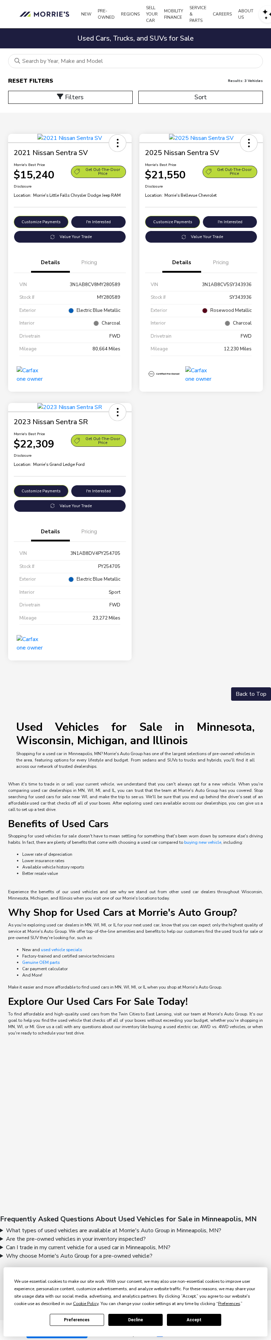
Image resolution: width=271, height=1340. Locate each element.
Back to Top (251, 694)
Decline (135, 1319)
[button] (117, 143)
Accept (194, 1319)
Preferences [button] (229, 1303)
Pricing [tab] (89, 262)
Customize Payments (41, 222)
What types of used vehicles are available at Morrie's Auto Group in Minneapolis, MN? (113, 1230)
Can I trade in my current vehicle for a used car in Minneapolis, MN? (88, 1247)
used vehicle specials (61, 950)
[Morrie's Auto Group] (45, 14)
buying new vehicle (202, 842)
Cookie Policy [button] (85, 1303)
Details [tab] (50, 262)
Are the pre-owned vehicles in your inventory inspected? (76, 1239)
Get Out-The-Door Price (102, 171)
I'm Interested (98, 222)
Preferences (77, 1319)
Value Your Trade (76, 236)
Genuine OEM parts (41, 962)
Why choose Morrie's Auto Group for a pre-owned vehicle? (79, 1256)
